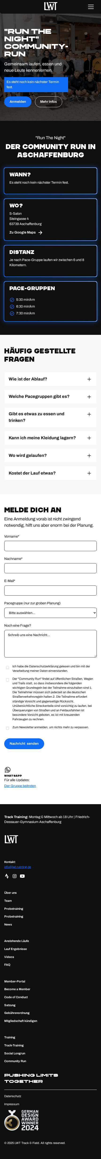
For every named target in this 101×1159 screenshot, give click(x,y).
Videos (9, 957)
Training (9, 1037)
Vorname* (11, 536)
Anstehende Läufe (16, 941)
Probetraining (13, 908)
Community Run (15, 1061)
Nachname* (13, 559)
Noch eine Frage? (17, 625)
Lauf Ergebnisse (15, 949)
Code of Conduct (16, 997)
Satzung (10, 1005)
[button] (91, 7)
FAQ (7, 964)
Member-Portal (14, 981)
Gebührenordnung (17, 1013)
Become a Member (17, 989)
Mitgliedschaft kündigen (20, 1021)
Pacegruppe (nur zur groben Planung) (32, 603)
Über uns (10, 892)
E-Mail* (9, 581)
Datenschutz (12, 1096)
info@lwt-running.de (17, 867)
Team (8, 900)
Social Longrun (14, 1053)
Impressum (11, 1104)
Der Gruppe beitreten (20, 786)
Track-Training (14, 1045)
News (8, 924)
